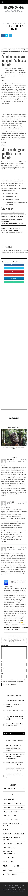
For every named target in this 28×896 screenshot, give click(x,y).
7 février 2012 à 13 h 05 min (17, 582)
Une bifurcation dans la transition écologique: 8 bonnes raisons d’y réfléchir (14, 717)
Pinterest (14, 271)
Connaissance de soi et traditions (9, 230)
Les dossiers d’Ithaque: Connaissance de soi (12, 216)
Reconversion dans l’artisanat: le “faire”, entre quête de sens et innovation (14, 748)
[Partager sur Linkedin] (10, 35)
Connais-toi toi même (14, 417)
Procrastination (9, 848)
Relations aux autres (11, 866)
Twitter (14, 268)
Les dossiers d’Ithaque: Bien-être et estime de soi (13, 214)
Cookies (22, 891)
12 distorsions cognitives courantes (15, 700)
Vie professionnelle (10, 874)
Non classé (7, 830)
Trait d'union (8, 870)
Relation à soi (21, 23)
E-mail (3, 668)
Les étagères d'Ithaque (11, 820)
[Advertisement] (14, 348)
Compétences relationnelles (13, 807)
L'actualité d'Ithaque (11, 816)
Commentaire (4, 645)
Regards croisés (9, 858)
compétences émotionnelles (13, 803)
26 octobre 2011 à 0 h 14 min (15, 461)
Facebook (14, 264)
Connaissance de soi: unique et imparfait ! (11, 232)
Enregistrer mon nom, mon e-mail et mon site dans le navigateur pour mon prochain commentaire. (13, 681)
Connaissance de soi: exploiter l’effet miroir (12, 223)
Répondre (24, 459)
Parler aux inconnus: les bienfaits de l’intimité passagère (15, 756)
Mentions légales (14, 891)
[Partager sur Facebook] (3, 35)
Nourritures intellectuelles (13, 834)
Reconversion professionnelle (9, 853)
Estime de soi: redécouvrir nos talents (10, 228)
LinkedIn (14, 278)
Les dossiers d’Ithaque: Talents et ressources (12, 213)
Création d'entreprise (11, 811)
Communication (8, 799)
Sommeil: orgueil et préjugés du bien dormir (14, 447)
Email (14, 281)
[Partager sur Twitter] (6, 35)
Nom (2, 662)
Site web (3, 674)
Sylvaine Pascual (12, 745)
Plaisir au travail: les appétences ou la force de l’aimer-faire (14, 775)
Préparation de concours (12, 844)
